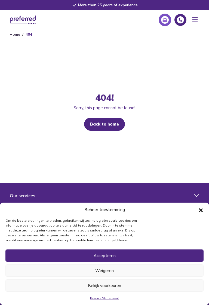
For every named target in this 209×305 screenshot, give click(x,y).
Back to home (104, 124)
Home (15, 34)
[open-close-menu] (195, 19)
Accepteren (105, 255)
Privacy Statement (104, 298)
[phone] (180, 20)
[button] (201, 209)
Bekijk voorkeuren (104, 285)
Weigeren (104, 270)
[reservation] (165, 20)
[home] (23, 19)
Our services (22, 195)
